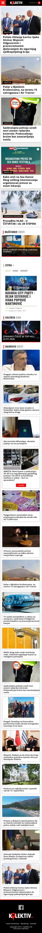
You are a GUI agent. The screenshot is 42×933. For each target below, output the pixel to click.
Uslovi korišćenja (12, 923)
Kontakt (33, 923)
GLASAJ (21, 485)
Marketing (25, 923)
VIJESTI (15, 232)
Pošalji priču (33, 3)
